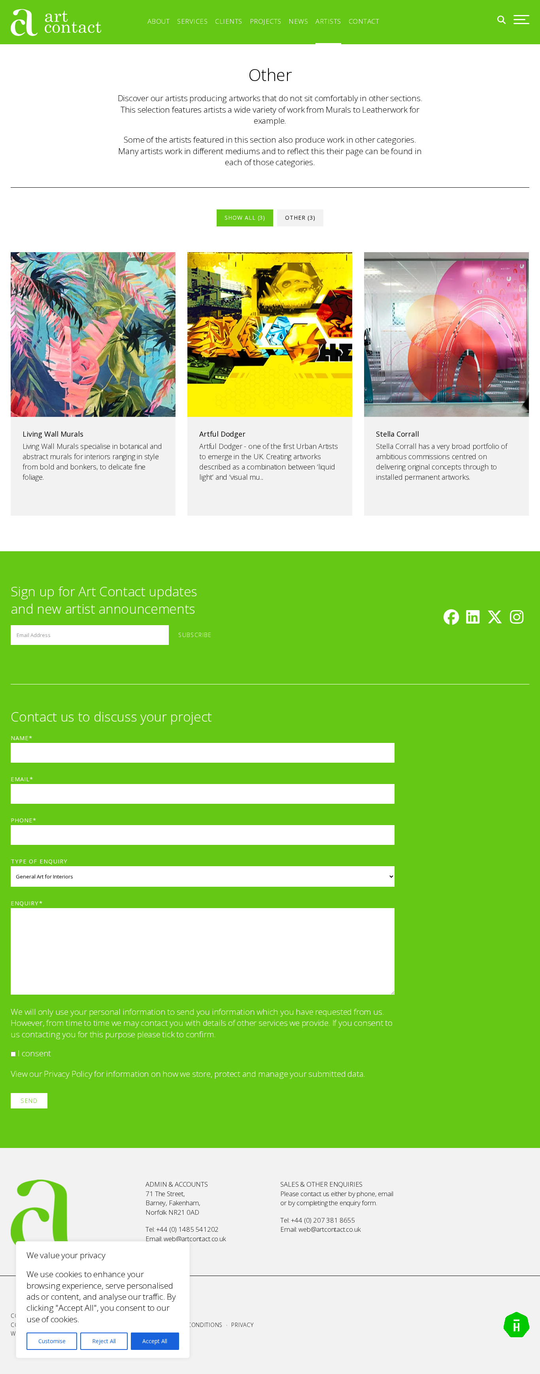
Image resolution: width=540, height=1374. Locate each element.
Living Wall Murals (53, 434)
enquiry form (358, 1202)
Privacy (242, 1325)
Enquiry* (26, 903)
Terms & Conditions (192, 1325)
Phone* (23, 820)
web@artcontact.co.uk (195, 1238)
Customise (52, 1341)
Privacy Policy (68, 1073)
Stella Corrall (397, 434)
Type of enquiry (39, 861)
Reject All (104, 1341)
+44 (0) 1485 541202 (187, 1229)
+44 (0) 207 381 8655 (323, 1220)
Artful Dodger (222, 434)
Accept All (154, 1341)
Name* (21, 738)
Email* (22, 779)
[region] (103, 1299)
